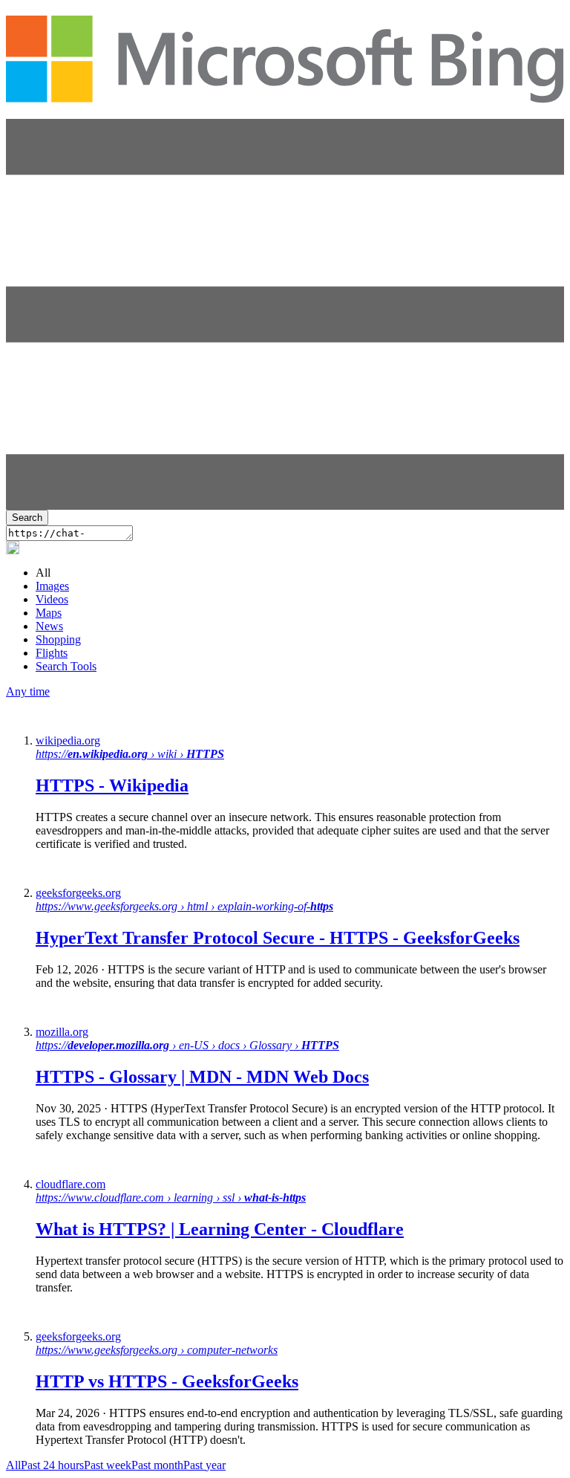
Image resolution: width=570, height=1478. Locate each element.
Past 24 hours (52, 1465)
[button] (285, 505)
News (49, 626)
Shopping (58, 639)
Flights (52, 652)
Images (52, 586)
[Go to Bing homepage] (285, 95)
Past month (157, 1465)
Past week (107, 1465)
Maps (49, 612)
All (13, 1465)
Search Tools (66, 666)
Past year (204, 1465)
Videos (52, 599)
